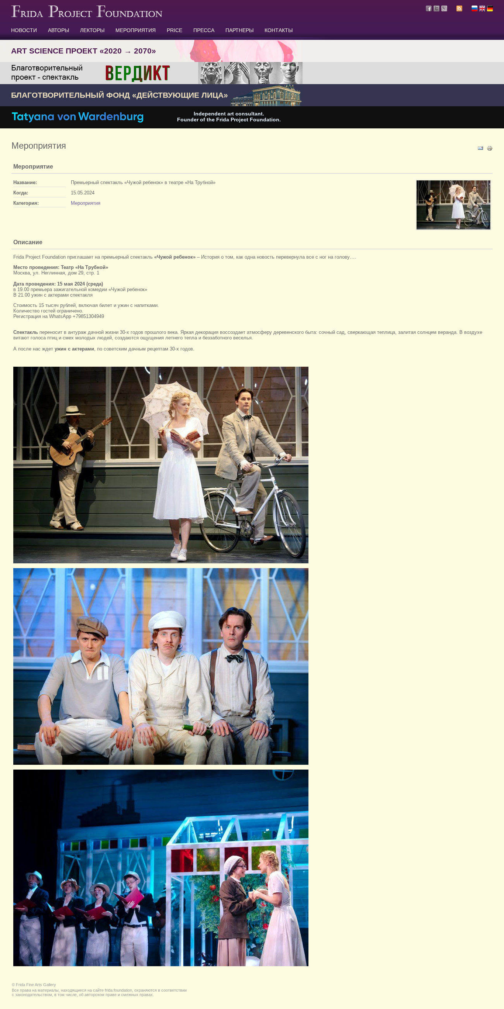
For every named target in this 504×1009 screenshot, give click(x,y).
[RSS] (459, 10)
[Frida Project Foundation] (86, 15)
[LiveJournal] (444, 8)
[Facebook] (429, 8)
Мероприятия (85, 203)
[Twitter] (436, 8)
